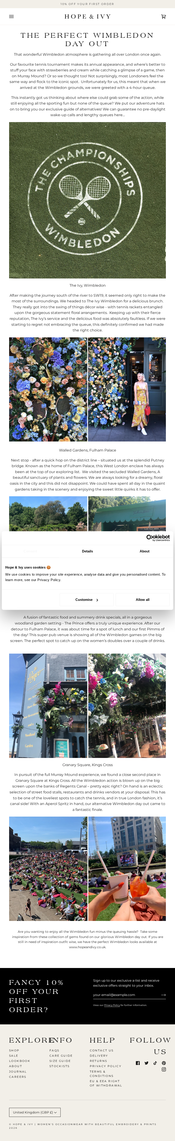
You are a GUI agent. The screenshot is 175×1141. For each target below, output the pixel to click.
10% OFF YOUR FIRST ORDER (87, 4)
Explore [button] (27, 1040)
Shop (14, 1050)
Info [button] (61, 1040)
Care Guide (61, 1055)
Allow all (142, 600)
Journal (18, 1071)
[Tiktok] (155, 1063)
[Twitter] (146, 1063)
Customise (84, 600)
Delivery (99, 1055)
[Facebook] (138, 1063)
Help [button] (103, 1040)
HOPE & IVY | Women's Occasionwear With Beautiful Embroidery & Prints (85, 1124)
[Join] (160, 994)
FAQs (54, 1050)
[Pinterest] (164, 1063)
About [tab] (145, 551)
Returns (98, 1061)
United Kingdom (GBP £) (33, 1112)
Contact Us (102, 1050)
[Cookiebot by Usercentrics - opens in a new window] (150, 537)
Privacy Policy (112, 1005)
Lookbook (19, 1061)
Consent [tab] (30, 551)
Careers (17, 1076)
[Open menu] (16, 16)
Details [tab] (87, 551)
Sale (13, 1055)
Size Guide (60, 1061)
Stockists (59, 1066)
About (15, 1066)
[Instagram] (164, 1069)
